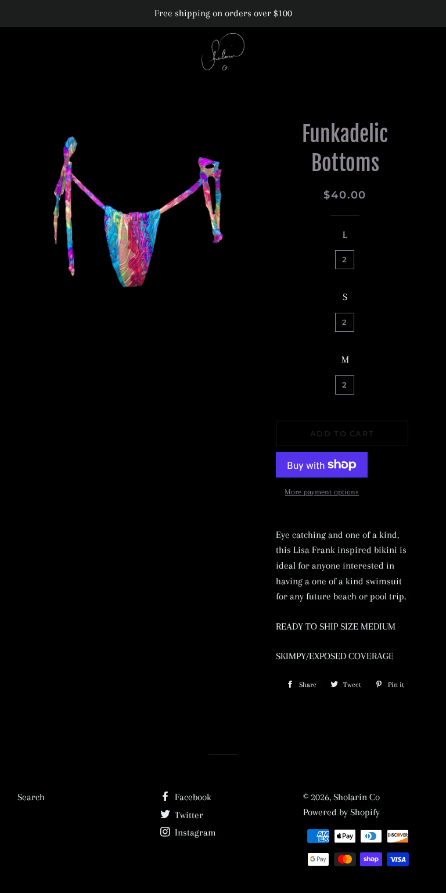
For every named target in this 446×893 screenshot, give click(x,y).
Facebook (191, 796)
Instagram (194, 832)
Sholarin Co (356, 796)
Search (31, 796)
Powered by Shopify (341, 812)
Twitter (187, 814)
